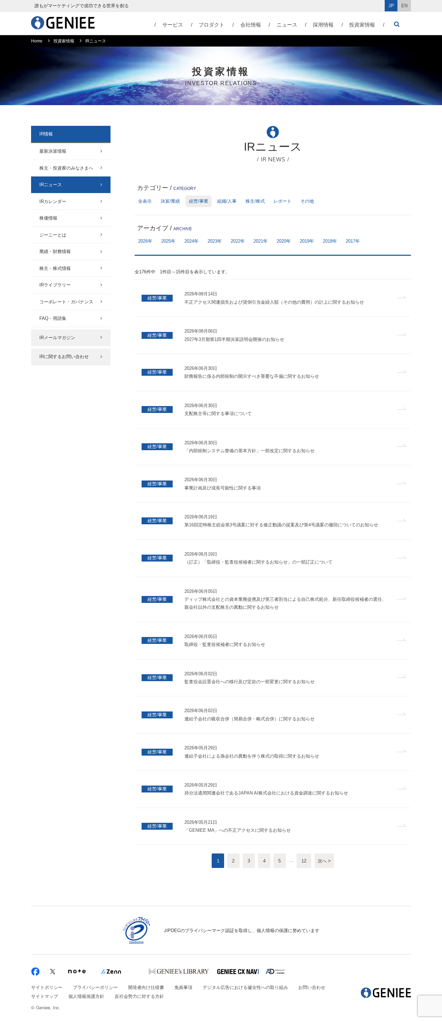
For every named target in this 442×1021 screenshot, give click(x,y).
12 (303, 860)
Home (36, 41)
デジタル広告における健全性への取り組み (245, 987)
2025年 (168, 241)
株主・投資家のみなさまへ (66, 168)
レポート (282, 201)
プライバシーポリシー (95, 987)
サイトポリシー (47, 987)
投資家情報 (362, 25)
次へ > (324, 860)
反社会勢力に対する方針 (139, 996)
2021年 (260, 241)
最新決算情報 (52, 151)
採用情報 (323, 25)
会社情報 (250, 25)
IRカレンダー (52, 201)
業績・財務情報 (55, 251)
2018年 (330, 241)
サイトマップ (44, 996)
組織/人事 (227, 201)
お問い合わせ (311, 987)
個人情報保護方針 (86, 996)
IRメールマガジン (57, 337)
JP (391, 5)
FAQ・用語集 (52, 318)
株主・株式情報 (55, 268)
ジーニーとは (52, 234)
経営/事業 (198, 201)
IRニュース (50, 184)
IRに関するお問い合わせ (64, 356)
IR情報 (46, 134)
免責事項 (183, 987)
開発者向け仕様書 (146, 987)
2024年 (191, 241)
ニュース (287, 25)
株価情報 (48, 218)
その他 (307, 201)
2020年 (284, 241)
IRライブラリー (55, 284)
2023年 (215, 241)
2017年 (353, 241)
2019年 (307, 241)
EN (404, 5)
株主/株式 (255, 201)
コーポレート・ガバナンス (66, 301)
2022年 (238, 241)
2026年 (145, 241)
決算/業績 (170, 201)
